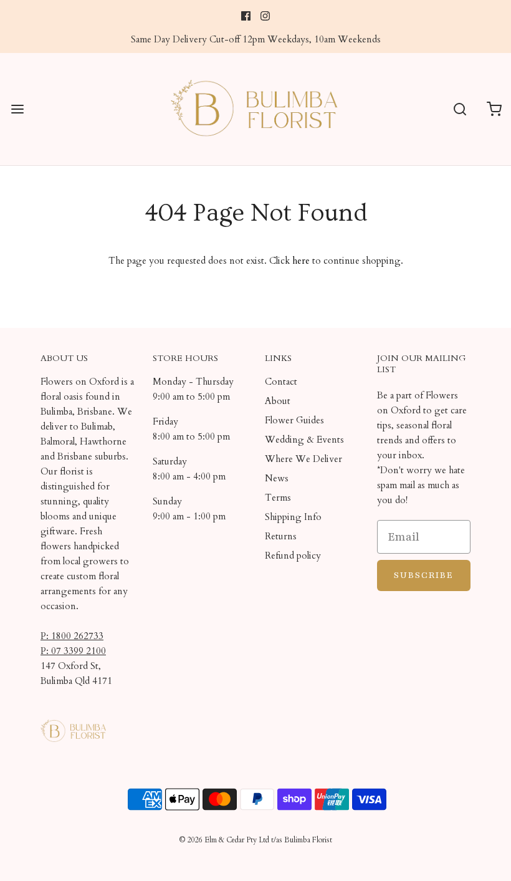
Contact (281, 381)
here (301, 260)
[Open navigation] (17, 109)
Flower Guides (294, 420)
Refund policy (293, 555)
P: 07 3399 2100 (73, 651)
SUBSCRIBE (424, 575)
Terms (278, 497)
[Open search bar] (459, 109)
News (277, 478)
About (277, 401)
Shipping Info (293, 517)
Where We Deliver (303, 459)
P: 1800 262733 (72, 636)
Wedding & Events (304, 439)
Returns (281, 536)
